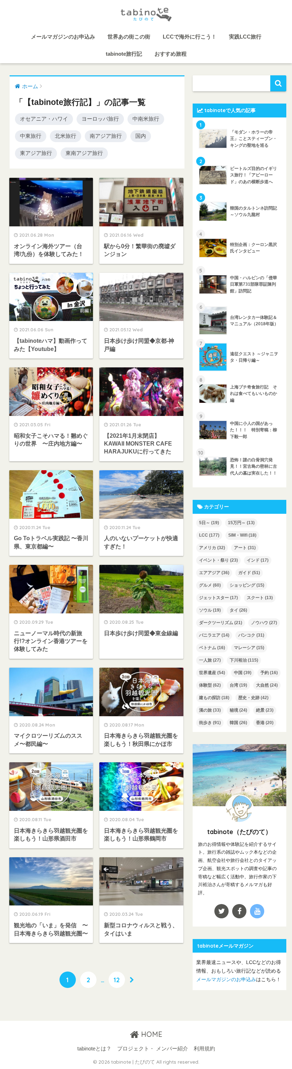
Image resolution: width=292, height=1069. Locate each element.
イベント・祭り (218, 560)
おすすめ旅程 (171, 54)
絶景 (264, 710)
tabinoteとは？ (94, 1049)
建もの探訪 (214, 697)
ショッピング (247, 585)
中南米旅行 (145, 119)
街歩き (210, 722)
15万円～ (241, 522)
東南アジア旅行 (84, 153)
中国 (242, 672)
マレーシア (249, 647)
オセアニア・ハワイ (44, 119)
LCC (209, 535)
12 (117, 980)
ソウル (210, 610)
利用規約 (204, 1049)
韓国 (238, 722)
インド (257, 560)
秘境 (238, 710)
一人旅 (210, 660)
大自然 (267, 685)
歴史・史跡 (253, 697)
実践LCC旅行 (245, 37)
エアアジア (214, 572)
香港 (264, 722)
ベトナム (212, 647)
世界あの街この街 (129, 37)
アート (245, 547)
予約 (269, 672)
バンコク (251, 635)
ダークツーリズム (220, 622)
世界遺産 (212, 672)
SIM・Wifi (242, 535)
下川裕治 (244, 660)
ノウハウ (264, 622)
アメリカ (212, 547)
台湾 (238, 685)
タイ (238, 610)
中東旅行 (30, 136)
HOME (150, 1034)
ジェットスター (218, 597)
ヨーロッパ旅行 (100, 119)
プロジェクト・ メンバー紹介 (152, 1049)
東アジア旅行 (36, 153)
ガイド (249, 572)
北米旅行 (65, 136)
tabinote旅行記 (124, 54)
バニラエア (214, 635)
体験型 (210, 685)
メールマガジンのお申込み (63, 37)
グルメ (210, 585)
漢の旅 (210, 710)
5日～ (209, 522)
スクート (260, 597)
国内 (140, 136)
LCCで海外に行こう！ (190, 37)
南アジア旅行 (106, 136)
